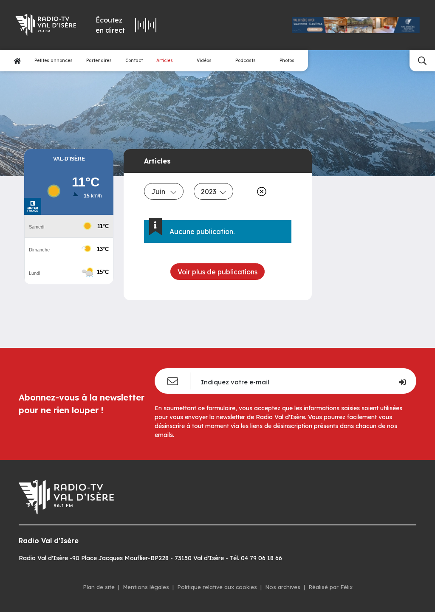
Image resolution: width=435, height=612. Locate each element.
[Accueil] (17, 61)
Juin (159, 191)
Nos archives (282, 587)
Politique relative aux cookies (217, 587)
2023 (208, 191)
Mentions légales (146, 587)
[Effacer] (260, 191)
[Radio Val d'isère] (44, 25)
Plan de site (99, 587)
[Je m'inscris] (402, 381)
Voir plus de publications (217, 272)
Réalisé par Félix (330, 587)
